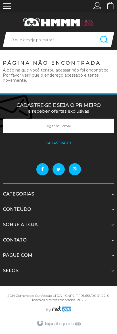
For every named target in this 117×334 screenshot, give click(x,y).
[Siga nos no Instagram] (75, 169)
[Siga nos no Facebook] (42, 169)
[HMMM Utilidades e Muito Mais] (58, 22)
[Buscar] (104, 39)
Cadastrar (57, 143)
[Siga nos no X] (59, 169)
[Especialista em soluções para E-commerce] (61, 309)
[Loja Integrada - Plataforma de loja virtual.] (58, 324)
